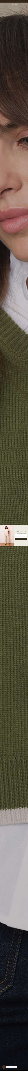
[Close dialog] (27, 525)
